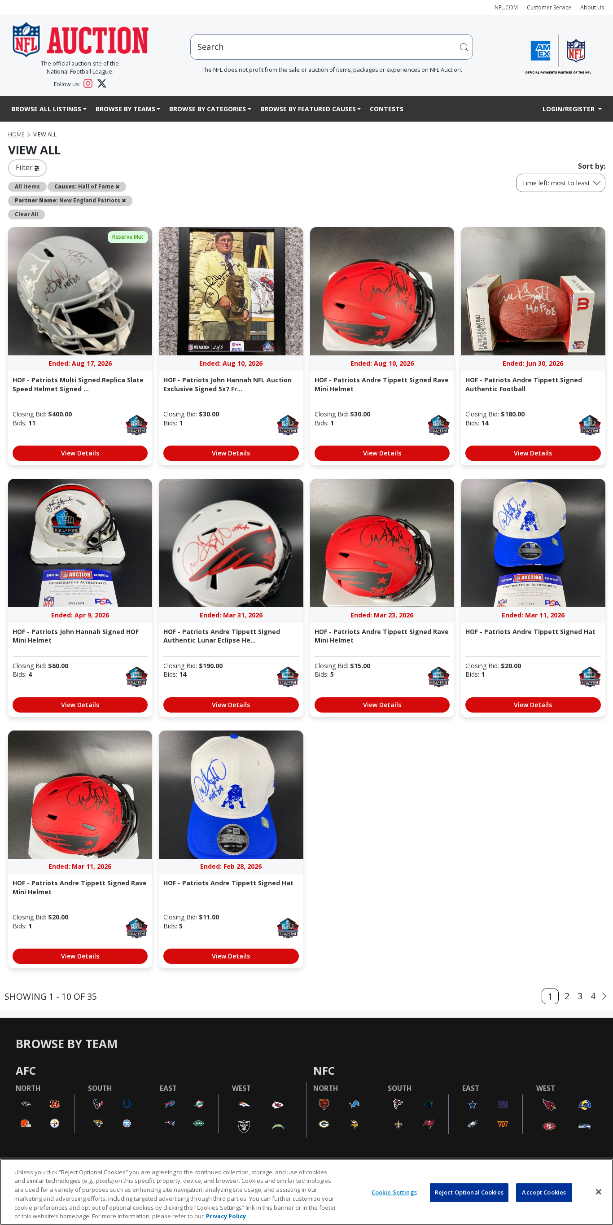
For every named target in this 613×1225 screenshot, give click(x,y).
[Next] (604, 996)
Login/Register (569, 109)
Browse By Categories (207, 109)
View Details (80, 453)
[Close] (599, 1192)
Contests (386, 109)
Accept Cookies (544, 1192)
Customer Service (549, 7)
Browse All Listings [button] (46, 109)
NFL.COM (506, 7)
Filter (25, 167)
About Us (592, 7)
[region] (306, 1192)
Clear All (26, 214)
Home (16, 134)
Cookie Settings (394, 1192)
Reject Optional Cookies (469, 1192)
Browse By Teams (125, 109)
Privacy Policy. (227, 1216)
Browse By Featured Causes (308, 109)
